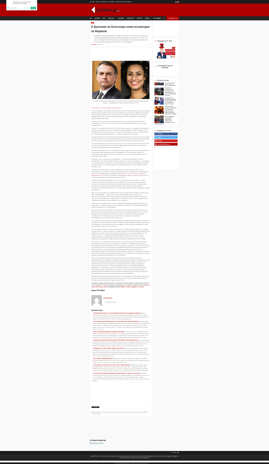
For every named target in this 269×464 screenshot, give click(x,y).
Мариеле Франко (121, 412)
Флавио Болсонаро (96, 414)
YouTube (141, 287)
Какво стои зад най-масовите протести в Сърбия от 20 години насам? (116, 340)
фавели (145, 412)
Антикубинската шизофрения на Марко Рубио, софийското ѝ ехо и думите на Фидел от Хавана (159, 92)
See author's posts (110, 302)
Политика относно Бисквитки (123, 1)
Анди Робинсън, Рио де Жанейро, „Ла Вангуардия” (106, 108)
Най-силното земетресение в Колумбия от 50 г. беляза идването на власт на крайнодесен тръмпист (159, 83)
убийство (141, 412)
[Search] (164, 18)
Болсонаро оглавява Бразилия (103, 358)
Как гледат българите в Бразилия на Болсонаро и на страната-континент (117, 373)
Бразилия (99, 412)
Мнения (147, 18)
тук (148, 463)
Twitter (128, 287)
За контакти (104, 1)
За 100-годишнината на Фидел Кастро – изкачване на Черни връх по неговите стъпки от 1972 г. (159, 119)
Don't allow (26, 8)
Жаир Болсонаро (112, 412)
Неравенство (130, 18)
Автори (98, 1)
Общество (111, 18)
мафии (127, 412)
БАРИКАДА (93, 44)
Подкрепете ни (173, 18)
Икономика (121, 18)
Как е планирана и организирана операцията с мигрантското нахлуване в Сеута (159, 111)
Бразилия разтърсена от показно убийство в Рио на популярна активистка (117, 313)
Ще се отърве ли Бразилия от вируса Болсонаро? (109, 331)
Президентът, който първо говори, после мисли (109, 348)
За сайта (92, 1)
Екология (139, 18)
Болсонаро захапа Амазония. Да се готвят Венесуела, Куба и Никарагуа (116, 321)
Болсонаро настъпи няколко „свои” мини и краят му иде (111, 365)
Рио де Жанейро (134, 412)
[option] (166, 83)
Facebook (123, 287)
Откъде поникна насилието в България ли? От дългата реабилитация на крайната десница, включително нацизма (159, 101)
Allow (33, 8)
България (97, 18)
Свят (104, 18)
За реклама (111, 1)
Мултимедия (157, 18)
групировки (105, 412)
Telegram (134, 287)
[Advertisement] (153, 10)
